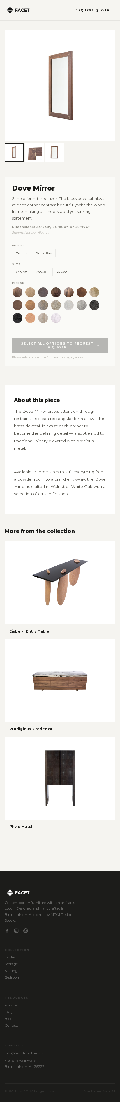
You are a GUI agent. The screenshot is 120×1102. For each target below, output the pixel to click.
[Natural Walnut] (17, 292)
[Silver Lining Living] (17, 305)
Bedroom (12, 977)
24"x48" (21, 272)
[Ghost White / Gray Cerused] (81, 305)
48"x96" (61, 272)
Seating (11, 970)
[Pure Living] (68, 292)
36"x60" (42, 272)
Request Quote (92, 10)
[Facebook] (7, 931)
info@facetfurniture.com (26, 1053)
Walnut (21, 253)
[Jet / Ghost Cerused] (94, 305)
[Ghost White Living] (68, 305)
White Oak (44, 253)
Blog (9, 1018)
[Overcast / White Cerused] (55, 305)
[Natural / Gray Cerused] (43, 305)
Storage (11, 964)
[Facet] (18, 10)
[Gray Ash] (43, 292)
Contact (11, 1025)
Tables (10, 957)
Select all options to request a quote (57, 345)
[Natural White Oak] (30, 292)
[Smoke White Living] (30, 318)
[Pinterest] (25, 931)
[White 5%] (43, 318)
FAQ (9, 1012)
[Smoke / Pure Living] (94, 292)
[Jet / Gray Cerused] (17, 318)
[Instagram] (16, 931)
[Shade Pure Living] (81, 292)
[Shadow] (55, 292)
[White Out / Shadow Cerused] (55, 318)
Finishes (11, 1005)
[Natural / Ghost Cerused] (30, 305)
